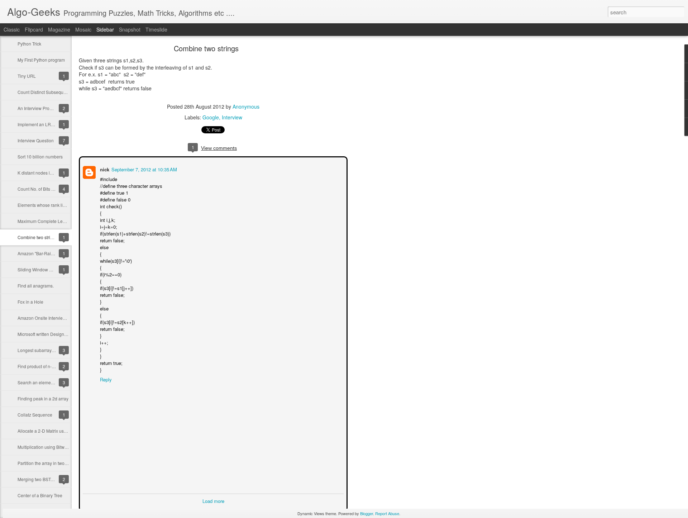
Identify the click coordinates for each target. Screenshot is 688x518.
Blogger (366, 513)
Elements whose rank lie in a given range (58, 205)
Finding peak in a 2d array (43, 398)
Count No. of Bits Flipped (42, 189)
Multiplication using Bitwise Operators (54, 447)
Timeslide (156, 29)
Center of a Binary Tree (40, 495)
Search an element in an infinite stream (56, 382)
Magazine (59, 29)
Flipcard (34, 29)
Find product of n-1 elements (45, 366)
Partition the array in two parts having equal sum (64, 463)
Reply (105, 378)
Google (210, 117)
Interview (232, 117)
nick (104, 168)
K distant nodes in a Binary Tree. (49, 173)
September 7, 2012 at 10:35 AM (143, 168)
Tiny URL (27, 76)
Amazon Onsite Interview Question (51, 318)
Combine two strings (37, 237)
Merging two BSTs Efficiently (45, 479)
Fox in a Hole (30, 302)
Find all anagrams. (36, 285)
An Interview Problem (38, 108)
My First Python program (41, 60)
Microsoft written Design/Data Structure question (64, 334)
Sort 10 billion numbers (40, 156)
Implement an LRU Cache (43, 124)
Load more (213, 500)
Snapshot (129, 29)
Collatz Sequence (35, 415)
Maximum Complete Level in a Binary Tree (59, 221)
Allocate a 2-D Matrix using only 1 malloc (57, 431)
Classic (12, 29)
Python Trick (29, 44)
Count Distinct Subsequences (46, 92)
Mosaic (83, 29)
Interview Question (36, 140)
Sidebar (105, 29)
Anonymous (246, 106)
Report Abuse (387, 513)
